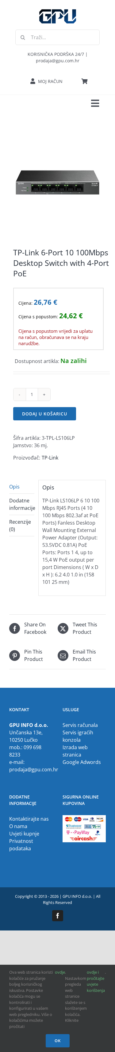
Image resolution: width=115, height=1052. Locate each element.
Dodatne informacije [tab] (21, 504)
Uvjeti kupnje (24, 833)
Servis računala (80, 725)
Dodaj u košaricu (44, 414)
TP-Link (50, 457)
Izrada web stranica (75, 751)
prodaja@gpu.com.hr (33, 769)
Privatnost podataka (21, 845)
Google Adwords (82, 762)
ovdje (60, 972)
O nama (18, 826)
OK (58, 1040)
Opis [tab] (14, 486)
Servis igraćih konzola (78, 736)
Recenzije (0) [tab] (20, 525)
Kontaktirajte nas (29, 818)
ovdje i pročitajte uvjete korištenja (96, 981)
